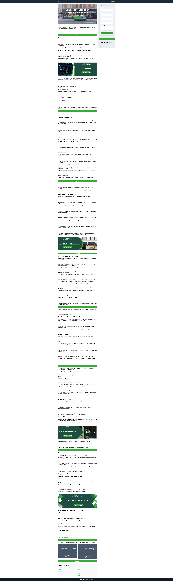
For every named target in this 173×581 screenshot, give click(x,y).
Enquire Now (77, 181)
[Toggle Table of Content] (66, 38)
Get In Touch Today (77, 34)
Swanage (79, 570)
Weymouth (79, 573)
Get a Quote (77, 18)
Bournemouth (66, 537)
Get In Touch (107, 38)
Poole (62, 537)
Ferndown (59, 537)
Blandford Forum (80, 567)
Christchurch (80, 569)
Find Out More (77, 253)
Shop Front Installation (62, 30)
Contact (113, 1)
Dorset (69, 537)
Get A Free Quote (77, 561)
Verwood (72, 537)
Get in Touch (77, 365)
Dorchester (79, 572)
